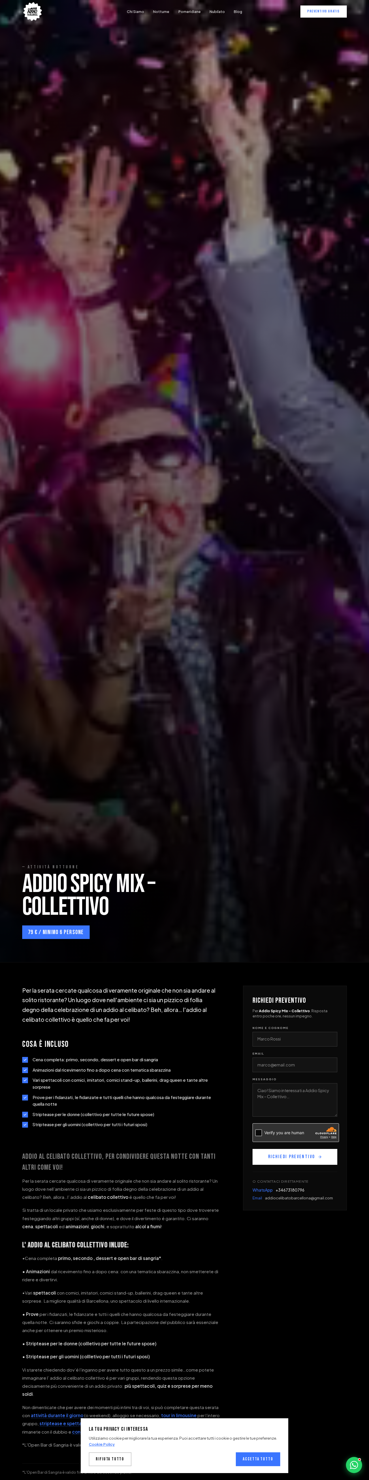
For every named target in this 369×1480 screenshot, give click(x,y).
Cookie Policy (102, 1444)
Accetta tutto (258, 1459)
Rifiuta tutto (110, 1459)
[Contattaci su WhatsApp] (354, 1465)
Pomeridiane (189, 11)
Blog (238, 11)
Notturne (161, 11)
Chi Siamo (135, 11)
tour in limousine (179, 1415)
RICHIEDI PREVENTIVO (291, 1157)
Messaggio (264, 1079)
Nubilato (217, 11)
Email (258, 1053)
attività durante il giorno (57, 1415)
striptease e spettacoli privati (71, 1423)
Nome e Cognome (271, 1028)
